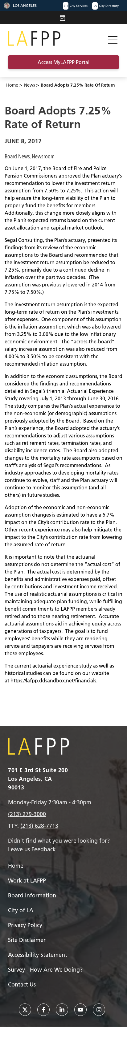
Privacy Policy (25, 925)
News (29, 85)
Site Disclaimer (27, 939)
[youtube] (80, 1009)
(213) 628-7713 (39, 825)
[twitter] (25, 1009)
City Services (76, 6)
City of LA (20, 910)
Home (12, 85)
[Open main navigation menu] (113, 38)
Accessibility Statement (37, 954)
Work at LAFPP (27, 880)
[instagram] (99, 1009)
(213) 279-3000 (27, 814)
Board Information (32, 895)
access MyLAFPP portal (63, 62)
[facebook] (43, 1009)
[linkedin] (62, 1009)
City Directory (106, 6)
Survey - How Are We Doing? (45, 969)
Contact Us (22, 984)
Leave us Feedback (32, 849)
